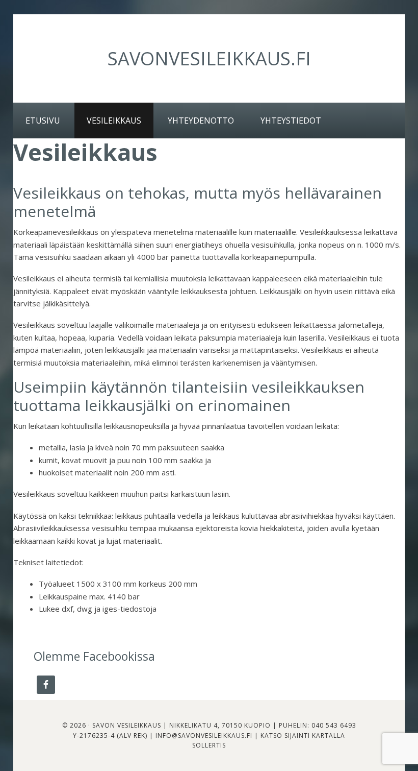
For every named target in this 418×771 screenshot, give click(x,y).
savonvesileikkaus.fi (209, 58)
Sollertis (209, 745)
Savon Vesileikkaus (126, 725)
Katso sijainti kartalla (302, 735)
